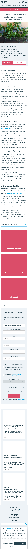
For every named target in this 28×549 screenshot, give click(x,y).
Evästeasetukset (14, 546)
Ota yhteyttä (5, 306)
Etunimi (13, 336)
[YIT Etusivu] (4, 2)
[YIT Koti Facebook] (9, 510)
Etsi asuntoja (13, 9)
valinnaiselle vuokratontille (14, 193)
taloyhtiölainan (5, 128)
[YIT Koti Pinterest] (19, 510)
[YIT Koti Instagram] (12, 510)
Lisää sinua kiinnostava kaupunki (13, 325)
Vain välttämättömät (8, 543)
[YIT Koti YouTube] (16, 510)
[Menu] (26, 2)
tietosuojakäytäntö (21, 399)
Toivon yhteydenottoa (14, 379)
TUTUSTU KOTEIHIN (20, 62)
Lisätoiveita (13, 387)
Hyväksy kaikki (20, 543)
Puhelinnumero (13, 349)
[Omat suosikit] (23, 2)
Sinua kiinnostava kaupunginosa (14, 329)
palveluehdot (14, 400)
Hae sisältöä (14, 520)
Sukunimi (14, 343)
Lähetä (14, 396)
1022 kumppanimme (10, 528)
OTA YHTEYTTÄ (7, 62)
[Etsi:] (25, 524)
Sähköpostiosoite (14, 356)
